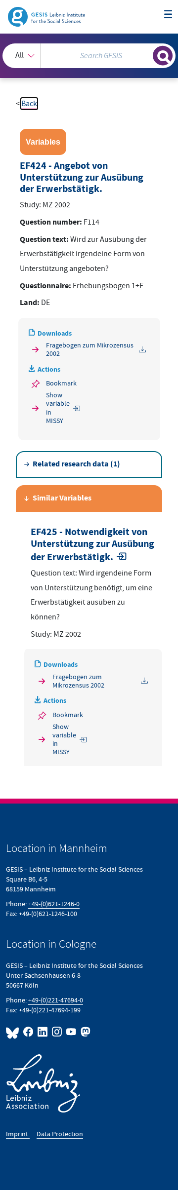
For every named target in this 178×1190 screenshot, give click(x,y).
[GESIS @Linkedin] (43, 1031)
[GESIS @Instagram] (57, 1031)
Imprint (18, 1134)
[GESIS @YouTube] (71, 1031)
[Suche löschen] (145, 54)
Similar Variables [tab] (62, 498)
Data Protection (60, 1134)
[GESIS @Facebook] (28, 1031)
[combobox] (89, 56)
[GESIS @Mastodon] (84, 1031)
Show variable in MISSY (58, 407)
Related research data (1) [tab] (76, 464)
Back (29, 103)
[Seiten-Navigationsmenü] (168, 14)
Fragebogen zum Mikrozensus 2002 (90, 349)
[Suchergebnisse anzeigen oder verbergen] (163, 55)
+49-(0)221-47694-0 (55, 1000)
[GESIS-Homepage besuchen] (47, 16)
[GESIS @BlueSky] (13, 1031)
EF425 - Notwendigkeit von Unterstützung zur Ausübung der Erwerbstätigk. (92, 545)
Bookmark (61, 383)
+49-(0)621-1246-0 (54, 904)
